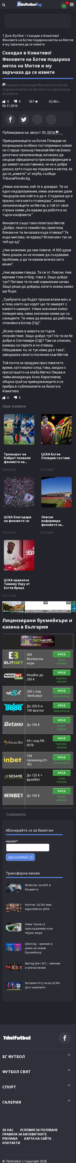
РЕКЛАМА (10, 1138)
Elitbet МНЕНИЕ (62, 661)
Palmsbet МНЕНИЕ (62, 745)
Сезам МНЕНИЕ (62, 780)
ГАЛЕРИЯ (11, 1102)
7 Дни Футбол (13, 35)
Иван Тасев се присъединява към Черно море (39, 928)
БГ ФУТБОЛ (13, 1056)
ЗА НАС (7, 1130)
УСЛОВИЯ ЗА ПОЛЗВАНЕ (38, 1130)
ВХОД (61, 654)
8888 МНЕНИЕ (62, 711)
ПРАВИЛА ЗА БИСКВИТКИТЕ (24, 1134)
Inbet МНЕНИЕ (62, 763)
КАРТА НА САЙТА (37, 1138)
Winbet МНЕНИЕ (62, 798)
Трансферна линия (23, 873)
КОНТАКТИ (11, 1143)
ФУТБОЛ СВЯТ (16, 1071)
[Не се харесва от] (16, 101)
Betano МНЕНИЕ (62, 727)
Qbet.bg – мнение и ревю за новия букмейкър (39, 948)
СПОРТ (9, 1087)
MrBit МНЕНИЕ (62, 696)
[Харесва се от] (4, 101)
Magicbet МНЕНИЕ (61, 679)
